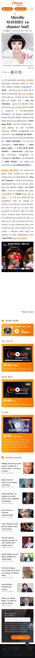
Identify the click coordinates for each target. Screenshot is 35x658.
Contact (10, 648)
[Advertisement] (17, 290)
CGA (25, 648)
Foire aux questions (16, 648)
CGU (22, 648)
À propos (4, 648)
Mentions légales (30, 648)
